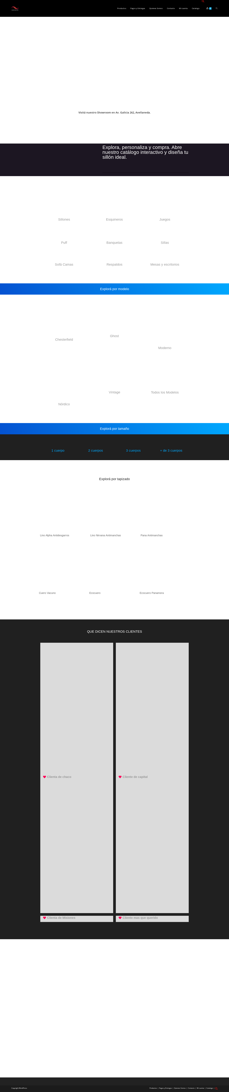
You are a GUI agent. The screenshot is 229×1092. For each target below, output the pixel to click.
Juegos (164, 219)
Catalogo (209, 1088)
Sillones (64, 219)
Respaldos (114, 264)
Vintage (114, 392)
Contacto (191, 1088)
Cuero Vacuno (47, 592)
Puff (64, 242)
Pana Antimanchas (152, 535)
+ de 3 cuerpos (171, 450)
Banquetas (114, 242)
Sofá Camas (64, 264)
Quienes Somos (180, 1088)
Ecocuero (94, 592)
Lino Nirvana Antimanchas (105, 535)
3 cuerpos (133, 450)
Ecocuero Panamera (152, 592)
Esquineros (114, 219)
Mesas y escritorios (164, 264)
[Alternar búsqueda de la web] (217, 8)
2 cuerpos (95, 450)
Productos (153, 1088)
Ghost (114, 336)
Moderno (164, 348)
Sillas (165, 242)
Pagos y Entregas (165, 1088)
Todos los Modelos (165, 392)
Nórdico (64, 404)
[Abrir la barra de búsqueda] (203, 1)
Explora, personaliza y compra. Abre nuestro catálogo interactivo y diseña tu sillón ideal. (145, 152)
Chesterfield (64, 339)
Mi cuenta (200, 1088)
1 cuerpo (57, 450)
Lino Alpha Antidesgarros (54, 535)
